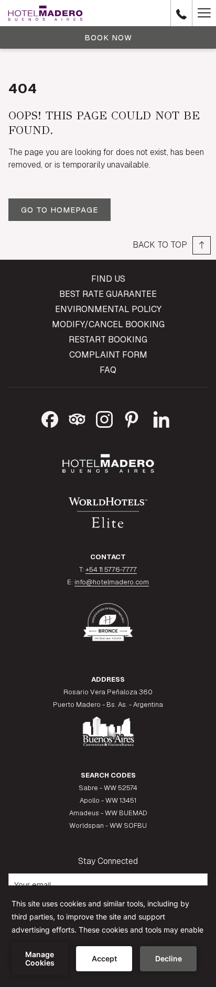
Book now (108, 37)
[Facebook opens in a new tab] (49, 418)
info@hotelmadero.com (111, 582)
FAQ (108, 369)
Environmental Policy (108, 309)
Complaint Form (108, 354)
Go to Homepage (59, 210)
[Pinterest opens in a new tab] (131, 418)
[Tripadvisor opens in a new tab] (77, 418)
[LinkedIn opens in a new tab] (161, 418)
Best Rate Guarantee (108, 294)
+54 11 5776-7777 (111, 569)
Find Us (108, 278)
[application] (108, 936)
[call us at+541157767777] (181, 13)
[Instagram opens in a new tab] (104, 418)
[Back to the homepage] (45, 13)
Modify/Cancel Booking (108, 324)
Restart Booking (108, 339)
